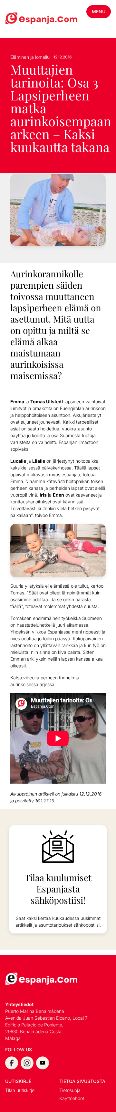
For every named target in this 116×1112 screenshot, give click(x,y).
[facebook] (11, 1062)
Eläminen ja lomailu (30, 57)
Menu (98, 11)
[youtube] (42, 1062)
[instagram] (27, 1062)
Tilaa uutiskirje (19, 1090)
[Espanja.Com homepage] (20, 19)
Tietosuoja (70, 1090)
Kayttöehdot (71, 1098)
